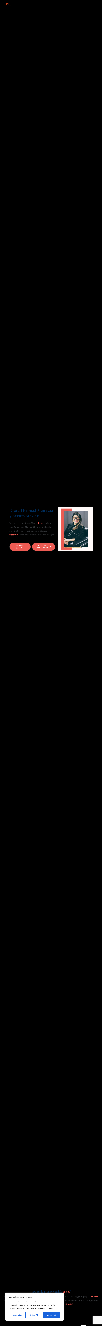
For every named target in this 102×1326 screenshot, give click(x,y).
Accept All (51, 1315)
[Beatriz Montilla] (7, 5)
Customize (17, 1315)
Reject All (34, 1315)
